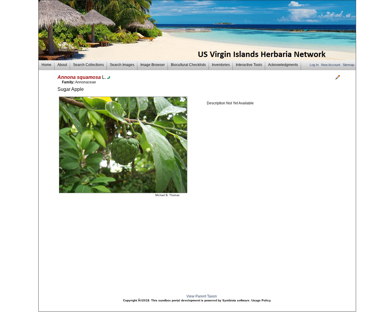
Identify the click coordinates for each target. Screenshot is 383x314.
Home (46, 65)
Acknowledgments (283, 65)
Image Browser (152, 65)
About (62, 65)
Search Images (122, 65)
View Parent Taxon (201, 296)
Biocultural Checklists (188, 65)
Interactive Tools (249, 65)
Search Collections (88, 65)
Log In (315, 65)
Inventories (221, 65)
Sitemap (348, 65)
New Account (331, 65)
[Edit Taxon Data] (337, 78)
